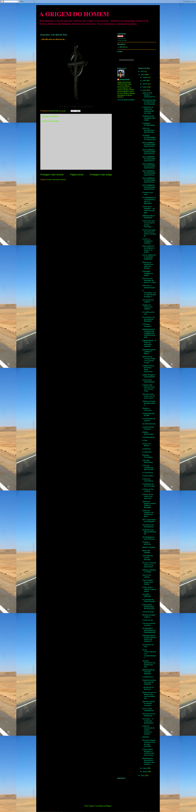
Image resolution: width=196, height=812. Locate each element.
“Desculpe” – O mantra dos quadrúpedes (148, 721)
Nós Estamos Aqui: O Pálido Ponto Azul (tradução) (149, 102)
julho (145, 80)
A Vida (144, 440)
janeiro (145, 771)
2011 (143, 775)
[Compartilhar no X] (76, 111)
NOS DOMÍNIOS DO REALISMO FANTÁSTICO (148, 144)
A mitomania (146, 452)
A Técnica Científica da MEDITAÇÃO (148, 467)
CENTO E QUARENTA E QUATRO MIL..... (149, 130)
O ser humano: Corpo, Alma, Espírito (147, 582)
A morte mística (147, 476)
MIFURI (122, 47)
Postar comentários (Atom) (56, 179)
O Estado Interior (148, 437)
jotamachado (124, 79)
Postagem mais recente (52, 174)
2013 (143, 71)
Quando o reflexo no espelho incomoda (148, 703)
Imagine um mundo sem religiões (147, 307)
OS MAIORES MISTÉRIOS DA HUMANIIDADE (149, 630)
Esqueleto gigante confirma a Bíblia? (149, 351)
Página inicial (76, 174)
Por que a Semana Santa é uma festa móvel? (149, 564)
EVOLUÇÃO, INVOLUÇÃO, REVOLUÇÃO (148, 606)
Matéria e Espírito (148, 547)
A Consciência (147, 472)
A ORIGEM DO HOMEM (74, 13)
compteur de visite (121, 38)
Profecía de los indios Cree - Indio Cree (147, 496)
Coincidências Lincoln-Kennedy (147, 557)
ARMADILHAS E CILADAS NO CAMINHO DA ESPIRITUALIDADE (148, 333)
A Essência (146, 449)
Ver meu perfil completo (125, 100)
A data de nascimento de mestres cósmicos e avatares (148, 730)
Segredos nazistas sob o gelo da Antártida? (149, 682)
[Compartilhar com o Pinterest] (79, 111)
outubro (146, 77)
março (145, 768)
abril (144, 90)
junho (145, 84)
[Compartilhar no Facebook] (77, 111)
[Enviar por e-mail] (72, 111)
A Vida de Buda (148, 612)
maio (145, 87)
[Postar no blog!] (74, 111)
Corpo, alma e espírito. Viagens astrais (149, 589)
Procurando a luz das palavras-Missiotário (148, 319)
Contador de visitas (121, 40)
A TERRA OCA (147, 677)
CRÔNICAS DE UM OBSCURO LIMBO (148, 118)
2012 (143, 75)
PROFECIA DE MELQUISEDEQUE (149, 532)
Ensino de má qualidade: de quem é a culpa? (149, 280)
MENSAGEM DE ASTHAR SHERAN (148, 672)
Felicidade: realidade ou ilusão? (147, 273)
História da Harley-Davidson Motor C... (149, 403)
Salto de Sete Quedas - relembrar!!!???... (149, 95)
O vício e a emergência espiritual (147, 241)
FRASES (145, 737)
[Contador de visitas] (120, 36)
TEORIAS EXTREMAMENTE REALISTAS (149, 137)
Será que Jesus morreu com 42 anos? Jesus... (148, 396)
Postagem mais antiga (101, 174)
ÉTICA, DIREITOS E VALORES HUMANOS (149, 257)
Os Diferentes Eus (149, 424)
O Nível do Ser (147, 620)
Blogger (108, 806)
